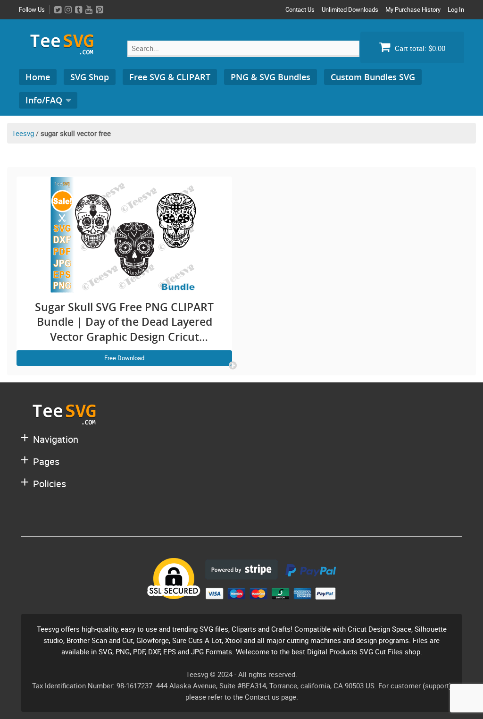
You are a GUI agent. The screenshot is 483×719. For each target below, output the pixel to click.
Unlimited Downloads (350, 9)
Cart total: (419, 48)
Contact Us (300, 9)
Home (37, 77)
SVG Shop (89, 77)
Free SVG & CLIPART (169, 77)
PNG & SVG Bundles (270, 77)
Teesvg (23, 133)
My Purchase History (413, 9)
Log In (456, 9)
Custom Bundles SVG (373, 77)
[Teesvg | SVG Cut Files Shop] (66, 50)
